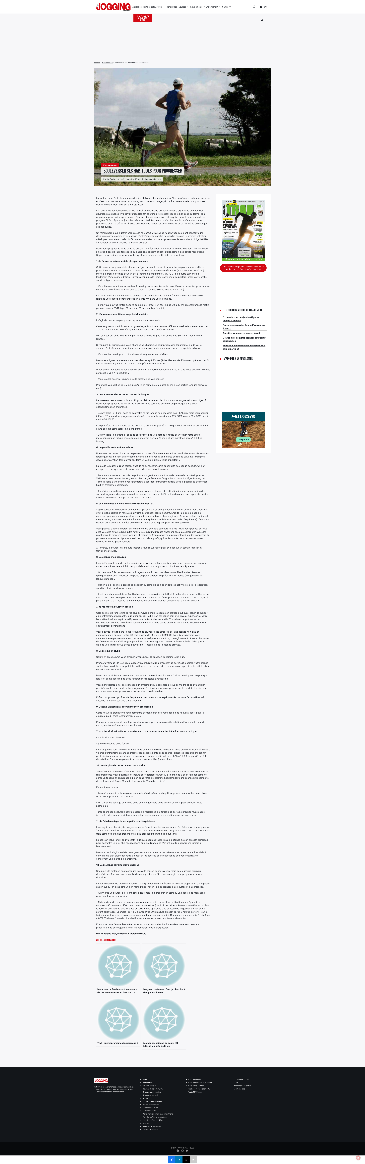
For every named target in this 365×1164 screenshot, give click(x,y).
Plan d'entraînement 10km (153, 1120)
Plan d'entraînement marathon (155, 1117)
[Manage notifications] (358, 1157)
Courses (182, 7)
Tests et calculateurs (152, 7)
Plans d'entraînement (151, 1104)
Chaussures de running (152, 1092)
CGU (236, 1082)
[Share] (171, 1159)
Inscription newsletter (242, 1086)
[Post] (186, 1159)
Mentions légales (240, 1089)
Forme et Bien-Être (150, 1129)
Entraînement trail (150, 1111)
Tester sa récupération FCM (199, 1089)
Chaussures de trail (150, 1095)
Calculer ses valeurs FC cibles (200, 1082)
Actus (145, 1079)
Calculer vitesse (194, 1079)
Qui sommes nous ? (241, 1079)
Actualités (137, 7)
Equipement (195, 7)
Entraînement (212, 7)
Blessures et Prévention (152, 1126)
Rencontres (172, 7)
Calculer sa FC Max (196, 1086)
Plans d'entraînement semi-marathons (158, 1114)
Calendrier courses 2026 (143, 18)
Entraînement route (150, 1108)
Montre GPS (147, 1098)
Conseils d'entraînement (152, 1101)
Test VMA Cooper (195, 1092)
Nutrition (146, 1123)
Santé (225, 7)
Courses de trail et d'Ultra (153, 1089)
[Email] (193, 1159)
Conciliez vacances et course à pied (241, 333)
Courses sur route (150, 1086)
